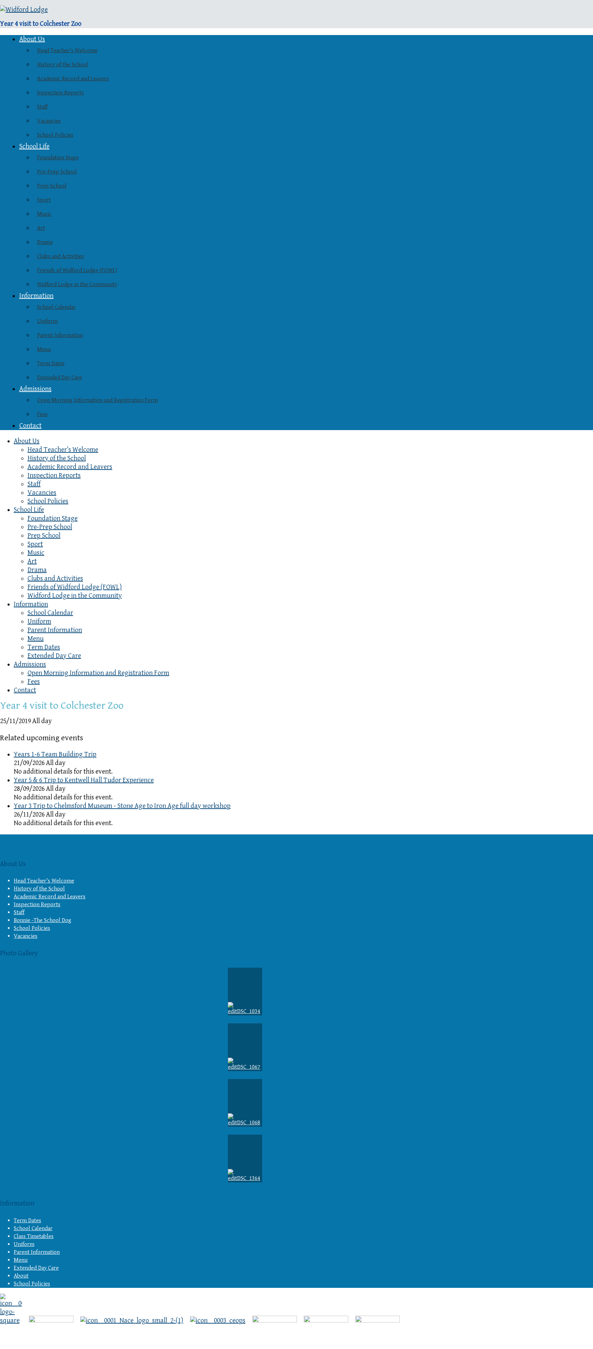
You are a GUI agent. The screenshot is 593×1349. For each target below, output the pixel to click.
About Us (32, 39)
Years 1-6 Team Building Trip (55, 754)
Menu (44, 349)
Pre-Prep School (57, 171)
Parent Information (60, 335)
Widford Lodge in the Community (77, 284)
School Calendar (56, 307)
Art (41, 228)
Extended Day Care (59, 377)
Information (36, 296)
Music (44, 214)
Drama (45, 242)
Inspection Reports (60, 92)
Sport (44, 199)
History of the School (62, 64)
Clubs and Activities (60, 256)
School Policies (55, 135)
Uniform (47, 321)
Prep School (52, 185)
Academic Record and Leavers (73, 78)
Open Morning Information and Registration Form (97, 400)
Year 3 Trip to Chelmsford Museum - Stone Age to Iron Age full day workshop (122, 806)
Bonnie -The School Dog (42, 920)
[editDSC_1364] (245, 1158)
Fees (42, 414)
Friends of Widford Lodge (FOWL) (77, 270)
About (21, 1275)
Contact (30, 426)
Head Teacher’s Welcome (67, 50)
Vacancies (49, 120)
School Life (34, 146)
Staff (42, 106)
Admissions (35, 389)
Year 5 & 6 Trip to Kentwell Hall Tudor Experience (84, 780)
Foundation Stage (58, 157)
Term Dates (51, 363)
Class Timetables (34, 1236)
